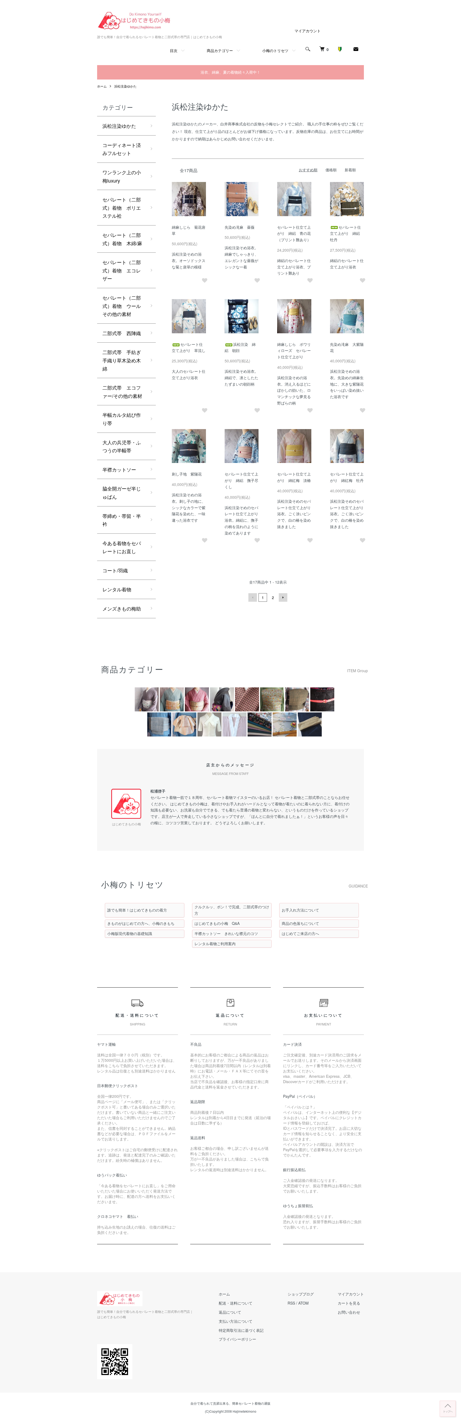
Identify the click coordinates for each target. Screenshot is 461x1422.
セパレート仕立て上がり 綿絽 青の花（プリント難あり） (294, 233)
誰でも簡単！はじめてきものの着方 (137, 910)
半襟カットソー (119, 469)
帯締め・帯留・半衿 (121, 520)
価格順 (331, 169)
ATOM (303, 1303)
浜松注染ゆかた (125, 86)
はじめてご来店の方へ (300, 933)
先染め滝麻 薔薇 (240, 227)
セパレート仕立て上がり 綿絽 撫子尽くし (241, 480)
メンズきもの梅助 (121, 608)
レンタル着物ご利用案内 (215, 943)
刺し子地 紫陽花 (187, 474)
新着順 (350, 169)
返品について (230, 1312)
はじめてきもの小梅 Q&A (217, 923)
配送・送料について (235, 1303)
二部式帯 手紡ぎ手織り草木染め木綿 (121, 360)
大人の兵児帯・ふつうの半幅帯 (121, 446)
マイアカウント (308, 30)
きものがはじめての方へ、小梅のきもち (140, 923)
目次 (173, 50)
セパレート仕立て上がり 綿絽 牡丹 (347, 233)
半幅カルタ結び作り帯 (121, 418)
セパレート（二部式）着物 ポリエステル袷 (121, 207)
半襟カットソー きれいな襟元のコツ (226, 933)
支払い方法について (235, 1321)
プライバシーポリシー (237, 1339)
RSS (291, 1303)
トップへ (447, 1411)
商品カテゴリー (220, 50)
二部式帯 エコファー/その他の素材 (122, 391)
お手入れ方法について (300, 910)
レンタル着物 (116, 589)
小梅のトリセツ (275, 50)
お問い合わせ (349, 1312)
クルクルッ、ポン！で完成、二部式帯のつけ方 (231, 910)
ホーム (102, 86)
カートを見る (349, 1303)
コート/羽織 (115, 570)
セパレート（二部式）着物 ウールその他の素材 (121, 305)
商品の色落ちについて (300, 923)
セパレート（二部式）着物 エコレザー (121, 270)
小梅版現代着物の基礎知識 (129, 933)
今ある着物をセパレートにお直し (121, 547)
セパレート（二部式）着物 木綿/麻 (122, 239)
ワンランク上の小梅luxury (121, 176)
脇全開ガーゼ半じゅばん (121, 492)
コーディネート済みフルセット (121, 149)
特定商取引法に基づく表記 (241, 1330)
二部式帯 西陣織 (121, 333)
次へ (283, 597)
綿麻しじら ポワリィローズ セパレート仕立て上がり (294, 351)
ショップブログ (301, 1294)
